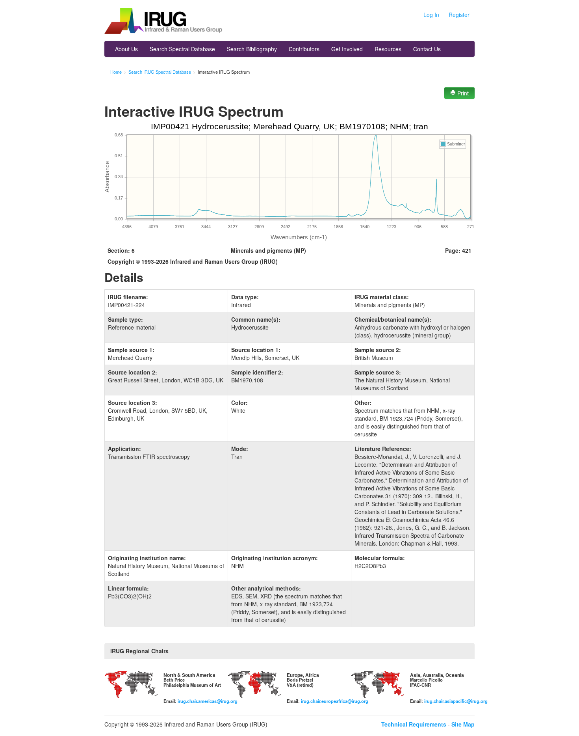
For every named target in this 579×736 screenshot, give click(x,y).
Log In (431, 15)
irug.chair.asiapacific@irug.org (456, 701)
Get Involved (347, 49)
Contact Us (427, 49)
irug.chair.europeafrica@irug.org (334, 701)
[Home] (163, 22)
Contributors (304, 49)
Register (459, 15)
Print (462, 93)
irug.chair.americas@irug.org (208, 701)
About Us (126, 49)
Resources (388, 49)
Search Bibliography (252, 49)
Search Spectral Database (182, 49)
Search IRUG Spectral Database (159, 72)
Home (116, 72)
